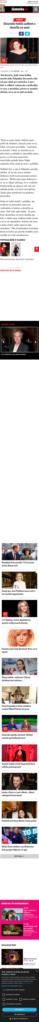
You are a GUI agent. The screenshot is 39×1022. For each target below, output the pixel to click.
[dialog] (19, 995)
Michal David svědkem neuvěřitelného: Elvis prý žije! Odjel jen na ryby (18, 848)
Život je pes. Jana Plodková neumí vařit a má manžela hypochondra (18, 592)
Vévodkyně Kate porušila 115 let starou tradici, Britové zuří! (18, 564)
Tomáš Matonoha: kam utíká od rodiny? (13, 354)
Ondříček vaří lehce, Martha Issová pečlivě (19, 821)
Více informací (27, 983)
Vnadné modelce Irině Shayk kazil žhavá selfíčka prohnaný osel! (18, 765)
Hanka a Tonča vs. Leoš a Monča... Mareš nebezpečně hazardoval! (18, 794)
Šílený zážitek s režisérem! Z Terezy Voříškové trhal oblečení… (16, 679)
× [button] (37, 971)
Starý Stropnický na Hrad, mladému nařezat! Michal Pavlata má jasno (16, 707)
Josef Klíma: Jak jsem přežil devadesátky (30, 927)
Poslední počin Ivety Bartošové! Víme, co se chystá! (19, 650)
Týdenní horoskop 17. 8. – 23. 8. (30, 960)
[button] (20, 986)
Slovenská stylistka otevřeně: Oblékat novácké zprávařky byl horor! (17, 736)
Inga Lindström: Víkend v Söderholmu (30, 911)
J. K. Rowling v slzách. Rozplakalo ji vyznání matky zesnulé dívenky (16, 621)
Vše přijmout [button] (19, 1009)
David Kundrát (9, 259)
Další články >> (19, 856)
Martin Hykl (20, 259)
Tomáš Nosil (29, 259)
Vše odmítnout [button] (19, 1014)
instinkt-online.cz (30, 963)
